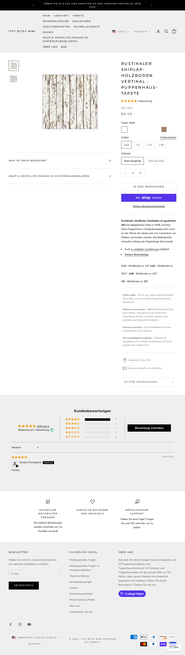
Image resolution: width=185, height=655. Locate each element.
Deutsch (141, 31)
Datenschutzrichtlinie (81, 594)
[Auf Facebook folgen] (10, 624)
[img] (19, 457)
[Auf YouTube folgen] (29, 624)
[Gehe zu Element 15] (14, 79)
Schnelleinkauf (87, 26)
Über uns (50, 46)
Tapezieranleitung (79, 576)
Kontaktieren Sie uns (81, 612)
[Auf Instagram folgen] (20, 624)
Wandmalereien (56, 21)
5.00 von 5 (43, 426)
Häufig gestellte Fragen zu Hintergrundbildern (65, 39)
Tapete (78, 15)
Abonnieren (24, 585)
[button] (129, 101)
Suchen (73, 588)
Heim (46, 15)
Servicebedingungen (80, 582)
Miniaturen (82, 21)
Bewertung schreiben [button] (149, 428)
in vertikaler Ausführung (144, 249)
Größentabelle (168, 137)
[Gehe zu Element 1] (14, 66)
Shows (48, 32)
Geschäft (61, 15)
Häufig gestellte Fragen (82, 560)
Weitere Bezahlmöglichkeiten (149, 206)
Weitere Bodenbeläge (136, 254)
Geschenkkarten (56, 26)
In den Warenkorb (149, 186)
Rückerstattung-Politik (82, 599)
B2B (64, 46)
